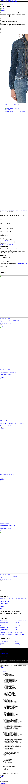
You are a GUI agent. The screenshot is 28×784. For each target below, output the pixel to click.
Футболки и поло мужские (6, 634)
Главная (2, 210)
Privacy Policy (21, 660)
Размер (2, 238)
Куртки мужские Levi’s (10, 693)
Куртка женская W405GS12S (7, 525)
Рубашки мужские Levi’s (10, 707)
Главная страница (4, 641)
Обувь (16, 629)
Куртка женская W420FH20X (8, 372)
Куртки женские (11, 210)
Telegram (2, 606)
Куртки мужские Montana (11, 695)
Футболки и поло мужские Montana (13, 738)
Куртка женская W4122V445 (7, 474)
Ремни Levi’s (7, 758)
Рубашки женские (4, 629)
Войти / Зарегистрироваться (10, 773)
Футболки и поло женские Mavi (12, 745)
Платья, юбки (18, 625)
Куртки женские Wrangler (21, 210)
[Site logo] (5, 7)
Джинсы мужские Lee (9, 675)
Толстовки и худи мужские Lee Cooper (13, 721)
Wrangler (2, 213)
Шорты (16, 624)
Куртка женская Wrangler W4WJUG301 (10, 321)
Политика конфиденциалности (7, 656)
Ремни (16, 627)
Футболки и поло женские (20, 620)
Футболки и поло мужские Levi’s (12, 735)
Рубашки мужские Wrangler (11, 711)
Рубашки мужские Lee (10, 705)
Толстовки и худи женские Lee (11, 728)
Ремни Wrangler (8, 760)
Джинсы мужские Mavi (10, 679)
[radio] (8, 237)
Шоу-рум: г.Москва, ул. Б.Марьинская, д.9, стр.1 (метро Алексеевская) (13, 599)
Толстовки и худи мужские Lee (11, 720)
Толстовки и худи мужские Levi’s (12, 722)
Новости (2, 644)
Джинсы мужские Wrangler (11, 681)
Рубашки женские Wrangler (11, 718)
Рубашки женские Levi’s (10, 715)
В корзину (3, 243)
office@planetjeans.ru (6, 610)
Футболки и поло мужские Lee (11, 733)
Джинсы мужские (4, 620)
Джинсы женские (4, 622)
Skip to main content (12, 0)
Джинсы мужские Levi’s (10, 678)
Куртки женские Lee (9, 700)
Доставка (17, 643)
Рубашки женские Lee (9, 713)
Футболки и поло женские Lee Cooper (13, 742)
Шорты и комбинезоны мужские (12, 752)
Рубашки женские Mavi (10, 716)
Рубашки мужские (4, 627)
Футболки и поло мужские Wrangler (13, 739)
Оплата (16, 641)
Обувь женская (8, 762)
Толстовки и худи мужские (6, 630)
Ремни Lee (7, 756)
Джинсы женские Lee (9, 684)
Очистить (7, 240)
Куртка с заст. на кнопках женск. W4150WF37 (12, 423)
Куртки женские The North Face (12, 701)
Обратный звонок (4, 653)
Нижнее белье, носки (19, 632)
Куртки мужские (3, 624)
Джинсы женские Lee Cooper (11, 685)
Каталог (6, 210)
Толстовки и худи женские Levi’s (12, 729)
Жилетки (17, 622)
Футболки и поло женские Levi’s (12, 744)
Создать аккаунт (3, 783)
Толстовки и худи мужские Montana (13, 725)
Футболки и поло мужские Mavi (12, 736)
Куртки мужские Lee (9, 692)
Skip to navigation (4, 0)
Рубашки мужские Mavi (10, 708)
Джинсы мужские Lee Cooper (11, 676)
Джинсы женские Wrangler (11, 689)
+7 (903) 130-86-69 (4, 603)
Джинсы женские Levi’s (10, 686)
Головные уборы (18, 630)
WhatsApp (2, 605)
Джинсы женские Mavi (10, 687)
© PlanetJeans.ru (3, 649)
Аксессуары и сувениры (20, 634)
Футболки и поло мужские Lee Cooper (13, 734)
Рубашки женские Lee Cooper (11, 714)
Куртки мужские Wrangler (11, 698)
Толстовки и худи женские (6, 632)
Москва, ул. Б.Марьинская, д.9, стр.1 (9, 1)
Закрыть (2, 667)
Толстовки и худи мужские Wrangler (13, 726)
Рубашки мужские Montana (11, 709)
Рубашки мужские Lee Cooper (11, 706)
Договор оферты (18, 644)
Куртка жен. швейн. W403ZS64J (8, 577)
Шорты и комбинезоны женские (12, 753)
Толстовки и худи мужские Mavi (12, 724)
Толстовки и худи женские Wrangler (13, 731)
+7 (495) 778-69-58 (4, 601)
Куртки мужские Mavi (9, 694)
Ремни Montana (8, 759)
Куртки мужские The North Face (12, 696)
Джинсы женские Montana (11, 688)
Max (1, 608)
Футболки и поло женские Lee (11, 741)
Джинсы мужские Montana (11, 680)
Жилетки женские (9, 749)
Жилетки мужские (9, 748)
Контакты (2, 643)
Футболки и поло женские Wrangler (13, 746)
